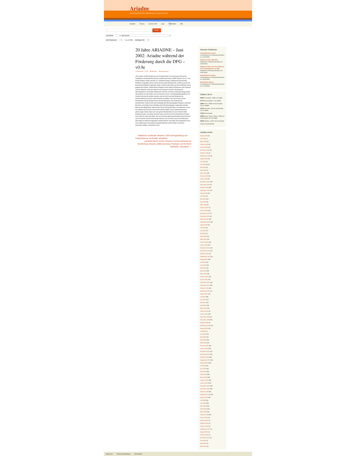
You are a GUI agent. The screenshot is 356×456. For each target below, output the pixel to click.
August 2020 (204, 328)
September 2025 (205, 156)
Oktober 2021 (204, 288)
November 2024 (205, 184)
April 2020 (203, 340)
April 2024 (203, 202)
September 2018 (205, 394)
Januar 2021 (204, 314)
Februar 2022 (204, 276)
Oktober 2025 (204, 153)
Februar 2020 (204, 345)
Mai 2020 (203, 337)
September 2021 (205, 291)
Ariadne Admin (164, 71)
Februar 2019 (204, 380)
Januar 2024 (204, 210)
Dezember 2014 (205, 437)
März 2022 (203, 273)
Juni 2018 (203, 403)
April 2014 (203, 443)
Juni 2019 (203, 368)
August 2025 (204, 158)
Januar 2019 (204, 383)
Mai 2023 (203, 233)
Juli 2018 (203, 400)
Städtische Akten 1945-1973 (209, 60)
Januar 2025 (204, 179)
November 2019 (205, 354)
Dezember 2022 (205, 248)
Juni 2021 (203, 299)
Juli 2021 (203, 296)
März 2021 (203, 308)
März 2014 (203, 446)
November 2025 (205, 150)
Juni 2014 (203, 440)
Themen (141, 24)
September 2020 (205, 325)
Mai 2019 (203, 371)
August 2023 (204, 225)
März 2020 (203, 342)
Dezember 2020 (205, 317)
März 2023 (203, 239)
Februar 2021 (204, 311)
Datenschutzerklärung (123, 454)
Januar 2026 (204, 147)
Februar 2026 (204, 144)
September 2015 (205, 429)
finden (157, 30)
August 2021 (204, 294)
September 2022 (205, 256)
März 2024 (203, 204)
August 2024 (204, 193)
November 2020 (205, 319)
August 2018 (204, 397)
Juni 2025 (203, 164)
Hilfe (181, 24)
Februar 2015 (204, 435)
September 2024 (205, 190)
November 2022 (205, 250)
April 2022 (203, 271)
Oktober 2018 (204, 391)
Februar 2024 (204, 207)
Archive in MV (153, 24)
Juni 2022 (203, 265)
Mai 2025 (203, 167)
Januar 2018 (204, 417)
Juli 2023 (203, 227)
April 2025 (203, 170)
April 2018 (203, 409)
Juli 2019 (203, 365)
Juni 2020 (203, 334)
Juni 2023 (203, 230)
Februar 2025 (204, 176)
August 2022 (204, 259)
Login (162, 24)
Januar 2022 (204, 279)
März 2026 (203, 141)
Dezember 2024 (205, 181)
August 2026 (204, 135)
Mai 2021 (203, 302)
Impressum (109, 454)
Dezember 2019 (205, 351)
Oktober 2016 (204, 423)
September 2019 (205, 360)
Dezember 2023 (205, 213)
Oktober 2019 (204, 357)
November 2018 (205, 388)
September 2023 (205, 222)
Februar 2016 (204, 426)
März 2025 (203, 173)
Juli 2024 (203, 196)
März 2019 (203, 377)
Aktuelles (132, 24)
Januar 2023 (204, 245)
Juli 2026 (203, 138)
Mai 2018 (203, 406)
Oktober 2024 (204, 187)
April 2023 (203, 236)
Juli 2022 (203, 262)
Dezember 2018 (205, 386)
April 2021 (203, 305)
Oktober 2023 (204, 219)
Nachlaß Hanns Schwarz (208, 75)
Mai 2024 (203, 199)
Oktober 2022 (204, 253)
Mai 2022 (203, 268)
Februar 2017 (204, 420)
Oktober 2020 (204, 322)
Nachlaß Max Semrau (207, 82)
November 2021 (205, 285)
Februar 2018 (204, 414)
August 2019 (204, 363)
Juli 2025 (203, 161)
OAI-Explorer (138, 454)
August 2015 (204, 432)
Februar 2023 (204, 242)
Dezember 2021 (205, 282)
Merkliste (173, 24)
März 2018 (203, 411)
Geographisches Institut (208, 53)
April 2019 (203, 374)
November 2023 (205, 216)
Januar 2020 (204, 348)
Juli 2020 (203, 331)
